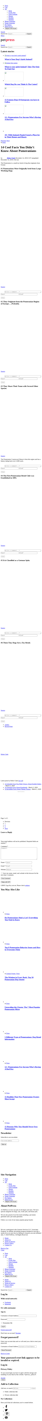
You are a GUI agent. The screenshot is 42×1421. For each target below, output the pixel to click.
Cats (6, 7)
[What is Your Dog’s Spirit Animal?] (23, 55)
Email (3, 866)
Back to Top (4, 1248)
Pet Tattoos (8, 25)
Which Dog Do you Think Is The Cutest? (21, 84)
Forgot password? (6, 1330)
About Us (8, 1240)
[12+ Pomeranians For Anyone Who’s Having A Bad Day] (23, 110)
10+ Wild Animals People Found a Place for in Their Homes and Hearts (22, 136)
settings (27, 885)
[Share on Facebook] (6, 1407)
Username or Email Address (9, 1316)
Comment (4, 846)
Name (3, 862)
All (6, 9)
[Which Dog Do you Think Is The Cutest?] (23, 77)
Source (3, 287)
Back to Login (5, 1353)
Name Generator (10, 23)
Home (6, 1238)
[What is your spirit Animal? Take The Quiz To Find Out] (23, 63)
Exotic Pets (12, 12)
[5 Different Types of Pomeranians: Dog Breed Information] (23, 1022)
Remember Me (7, 1323)
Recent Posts (9, 726)
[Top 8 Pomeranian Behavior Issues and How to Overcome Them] (23, 933)
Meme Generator (10, 21)
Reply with (6, 882)
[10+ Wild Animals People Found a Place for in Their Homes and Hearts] (23, 127)
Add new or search (7, 1388)
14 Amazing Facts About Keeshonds (16, 787)
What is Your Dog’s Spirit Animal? (19, 59)
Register (18, 1333)
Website (3, 869)
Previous (3, 141)
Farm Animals (13, 14)
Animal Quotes (11, 973)
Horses (11, 16)
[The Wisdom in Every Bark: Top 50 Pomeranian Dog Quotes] (23, 963)
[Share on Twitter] (6, 1411)
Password (4, 1319)
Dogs (6, 5)
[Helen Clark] (13, 752)
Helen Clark (4, 754)
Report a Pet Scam (10, 28)
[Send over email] (6, 1418)
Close (2, 1250)
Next (8, 141)
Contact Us (8, 1245)
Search (29, 34)
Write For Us (9, 26)
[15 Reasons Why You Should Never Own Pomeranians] (23, 1112)
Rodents (11, 19)
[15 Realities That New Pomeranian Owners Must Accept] (23, 1082)
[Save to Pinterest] (7, 1414)
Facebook (8, 1302)
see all (21, 781)
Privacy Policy (9, 1243)
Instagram (8, 1304)
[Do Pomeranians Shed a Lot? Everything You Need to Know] (23, 903)
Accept (3, 1378)
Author (7, 725)
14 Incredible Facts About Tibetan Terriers (18, 789)
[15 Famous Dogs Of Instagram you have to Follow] (23, 92)
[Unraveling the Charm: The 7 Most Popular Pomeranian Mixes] (23, 992)
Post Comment (6, 878)
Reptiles (11, 18)
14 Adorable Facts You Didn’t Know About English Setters (23, 784)
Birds (10, 11)
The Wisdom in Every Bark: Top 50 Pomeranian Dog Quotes (19, 978)
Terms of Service (10, 1241)
